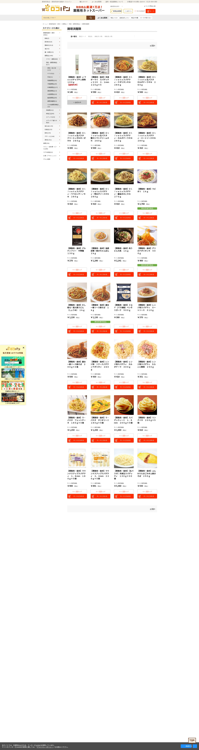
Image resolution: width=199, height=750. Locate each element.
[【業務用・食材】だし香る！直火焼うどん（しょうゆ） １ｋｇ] (77, 292)
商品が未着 (134, 18)
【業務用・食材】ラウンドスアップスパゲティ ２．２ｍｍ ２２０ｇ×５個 (100, 474)
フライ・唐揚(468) (52, 59)
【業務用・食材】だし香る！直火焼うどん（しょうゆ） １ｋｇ (76, 307)
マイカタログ (141, 11)
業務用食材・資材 (54, 24)
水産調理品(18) (52, 94)
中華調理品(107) (52, 87)
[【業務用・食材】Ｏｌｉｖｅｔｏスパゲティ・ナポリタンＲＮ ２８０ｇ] (124, 64)
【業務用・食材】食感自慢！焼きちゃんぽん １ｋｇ (101, 251)
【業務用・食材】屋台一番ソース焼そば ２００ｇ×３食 (76, 364)
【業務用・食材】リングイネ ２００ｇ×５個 (146, 420)
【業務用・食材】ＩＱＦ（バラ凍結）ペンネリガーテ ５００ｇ (123, 307)
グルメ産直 (46, 159)
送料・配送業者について (114, 1)
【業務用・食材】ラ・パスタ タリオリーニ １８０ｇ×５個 (101, 420)
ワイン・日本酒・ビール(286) (50, 148)
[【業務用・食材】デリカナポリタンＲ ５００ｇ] (147, 236)
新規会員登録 (117, 11)
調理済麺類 (85, 24)
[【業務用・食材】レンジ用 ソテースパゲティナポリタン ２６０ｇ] (100, 349)
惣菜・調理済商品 (74, 24)
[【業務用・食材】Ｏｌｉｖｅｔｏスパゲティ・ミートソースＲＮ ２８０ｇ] (147, 120)
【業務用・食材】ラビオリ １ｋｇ (146, 190)
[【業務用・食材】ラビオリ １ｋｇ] (147, 176)
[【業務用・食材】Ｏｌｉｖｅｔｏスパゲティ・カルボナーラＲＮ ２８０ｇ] (124, 120)
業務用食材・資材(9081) (48, 34)
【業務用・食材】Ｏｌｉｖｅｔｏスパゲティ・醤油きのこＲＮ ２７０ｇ (123, 192)
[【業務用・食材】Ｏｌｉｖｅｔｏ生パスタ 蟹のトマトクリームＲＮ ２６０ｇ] (100, 120)
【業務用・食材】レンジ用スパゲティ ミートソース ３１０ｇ (146, 307)
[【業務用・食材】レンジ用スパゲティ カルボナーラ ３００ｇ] (124, 349)
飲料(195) (48, 133)
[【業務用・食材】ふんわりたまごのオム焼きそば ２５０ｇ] (147, 458)
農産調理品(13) (52, 91)
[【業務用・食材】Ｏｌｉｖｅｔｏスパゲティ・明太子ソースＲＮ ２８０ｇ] (100, 176)
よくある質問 (96, 1)
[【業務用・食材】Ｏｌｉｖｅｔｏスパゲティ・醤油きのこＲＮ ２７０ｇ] (124, 176)
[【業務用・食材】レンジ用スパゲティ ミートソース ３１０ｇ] (147, 292)
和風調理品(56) (52, 80)
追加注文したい (124, 18)
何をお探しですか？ (49, 18)
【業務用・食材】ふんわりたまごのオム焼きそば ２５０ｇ (146, 473)
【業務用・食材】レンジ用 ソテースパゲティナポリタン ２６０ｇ (100, 365)
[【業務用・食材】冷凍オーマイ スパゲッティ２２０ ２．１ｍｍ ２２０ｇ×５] (100, 64)
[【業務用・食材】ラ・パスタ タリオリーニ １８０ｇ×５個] (100, 405)
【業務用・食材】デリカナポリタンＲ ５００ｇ (146, 251)
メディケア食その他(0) (51, 121)
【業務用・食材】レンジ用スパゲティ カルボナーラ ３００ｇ (123, 364)
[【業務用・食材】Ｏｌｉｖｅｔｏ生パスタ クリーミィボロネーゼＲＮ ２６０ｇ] (77, 120)
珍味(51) (50, 77)
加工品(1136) (49, 126)
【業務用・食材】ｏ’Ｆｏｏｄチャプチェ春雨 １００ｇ (77, 80)
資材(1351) (48, 140)
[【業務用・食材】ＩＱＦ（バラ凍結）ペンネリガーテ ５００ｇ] (124, 292)
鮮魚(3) (47, 38)
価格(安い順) (99, 36)
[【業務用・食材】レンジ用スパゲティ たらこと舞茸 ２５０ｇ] (147, 349)
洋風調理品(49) (52, 84)
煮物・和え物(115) (51, 69)
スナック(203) (50, 117)
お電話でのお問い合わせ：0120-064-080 (142, 1)
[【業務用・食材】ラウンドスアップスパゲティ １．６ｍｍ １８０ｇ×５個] (77, 458)
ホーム (45, 24)
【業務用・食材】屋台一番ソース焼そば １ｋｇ (100, 307)
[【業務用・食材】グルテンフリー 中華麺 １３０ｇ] (77, 236)
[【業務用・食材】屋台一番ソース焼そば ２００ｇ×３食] (77, 349)
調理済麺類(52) (52, 101)
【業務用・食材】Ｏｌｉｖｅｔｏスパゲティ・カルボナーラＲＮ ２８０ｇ (124, 137)
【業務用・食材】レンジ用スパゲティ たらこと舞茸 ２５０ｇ (146, 364)
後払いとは (114, 18)
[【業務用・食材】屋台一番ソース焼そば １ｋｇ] (100, 292)
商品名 (90, 36)
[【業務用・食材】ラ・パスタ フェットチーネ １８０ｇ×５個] (77, 405)
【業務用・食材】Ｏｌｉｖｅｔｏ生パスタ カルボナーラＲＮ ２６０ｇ (146, 81)
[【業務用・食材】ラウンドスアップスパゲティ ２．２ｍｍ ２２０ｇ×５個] (100, 458)
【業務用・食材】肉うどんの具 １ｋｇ (123, 249)
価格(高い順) (108, 36)
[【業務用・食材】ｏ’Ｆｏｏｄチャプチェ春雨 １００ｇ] (77, 64)
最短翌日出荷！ (115, 6)
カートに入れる (102, 102)
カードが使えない (145, 18)
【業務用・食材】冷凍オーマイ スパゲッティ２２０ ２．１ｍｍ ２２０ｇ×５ (101, 81)
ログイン (129, 11)
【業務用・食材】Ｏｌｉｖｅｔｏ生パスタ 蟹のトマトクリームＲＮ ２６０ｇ (100, 137)
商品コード (82, 36)
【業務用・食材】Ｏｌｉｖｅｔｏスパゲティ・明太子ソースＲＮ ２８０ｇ (101, 192)
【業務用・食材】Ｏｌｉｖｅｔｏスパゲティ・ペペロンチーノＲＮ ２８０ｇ (76, 192)
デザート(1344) (49, 136)
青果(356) (46, 143)
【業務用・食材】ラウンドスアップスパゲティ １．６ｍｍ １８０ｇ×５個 (76, 474)
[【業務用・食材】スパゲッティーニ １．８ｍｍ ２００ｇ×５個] (124, 405)
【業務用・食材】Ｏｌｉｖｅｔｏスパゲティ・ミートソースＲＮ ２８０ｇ (147, 137)
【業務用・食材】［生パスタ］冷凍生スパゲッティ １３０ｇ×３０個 (123, 474)
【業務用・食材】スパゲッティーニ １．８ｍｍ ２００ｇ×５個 (123, 420)
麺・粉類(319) (49, 52)
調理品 (64, 24)
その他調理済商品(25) (53, 106)
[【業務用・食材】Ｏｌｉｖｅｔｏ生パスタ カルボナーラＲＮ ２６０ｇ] (147, 64)
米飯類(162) (50, 110)
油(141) (47, 49)
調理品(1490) (49, 55)
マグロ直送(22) (48, 152)
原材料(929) (48, 42)
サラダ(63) (50, 73)
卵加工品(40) (50, 113)
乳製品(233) (48, 129)
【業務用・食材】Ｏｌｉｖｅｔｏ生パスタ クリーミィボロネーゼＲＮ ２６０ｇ (76, 137)
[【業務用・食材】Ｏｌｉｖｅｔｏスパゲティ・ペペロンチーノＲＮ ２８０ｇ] (77, 176)
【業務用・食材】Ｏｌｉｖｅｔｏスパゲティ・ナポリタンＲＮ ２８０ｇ (123, 81)
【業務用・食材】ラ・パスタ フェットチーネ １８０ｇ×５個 (76, 420)
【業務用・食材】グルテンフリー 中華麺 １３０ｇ (76, 251)
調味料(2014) (49, 45)
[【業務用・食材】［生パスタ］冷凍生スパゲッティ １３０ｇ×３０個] (124, 458)
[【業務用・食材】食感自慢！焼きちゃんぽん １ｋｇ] (100, 236)
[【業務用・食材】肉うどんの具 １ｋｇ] (124, 236)
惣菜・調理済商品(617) (51, 63)
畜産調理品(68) (52, 98)
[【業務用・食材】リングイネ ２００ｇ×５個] (147, 405)
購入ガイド (84, 1)
